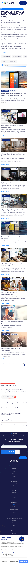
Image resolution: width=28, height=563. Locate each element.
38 (23, 363)
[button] (23, 3)
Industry (14, 474)
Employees (14, 468)
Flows (14, 471)
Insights (14, 507)
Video (14, 485)
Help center (14, 520)
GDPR (14, 528)
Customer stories (14, 509)
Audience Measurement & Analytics (9, 555)
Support (14, 523)
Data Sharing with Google (7, 554)
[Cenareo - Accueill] (8, 3)
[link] (9, 397)
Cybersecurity (14, 531)
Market (14, 476)
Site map (14, 533)
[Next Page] (24, 365)
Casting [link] (14, 492)
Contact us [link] (14, 497)
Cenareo (14, 433)
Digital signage (14, 483)
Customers (14, 466)
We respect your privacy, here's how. (8, 549)
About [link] (14, 495)
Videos (14, 512)
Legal (14, 525)
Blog (14, 504)
